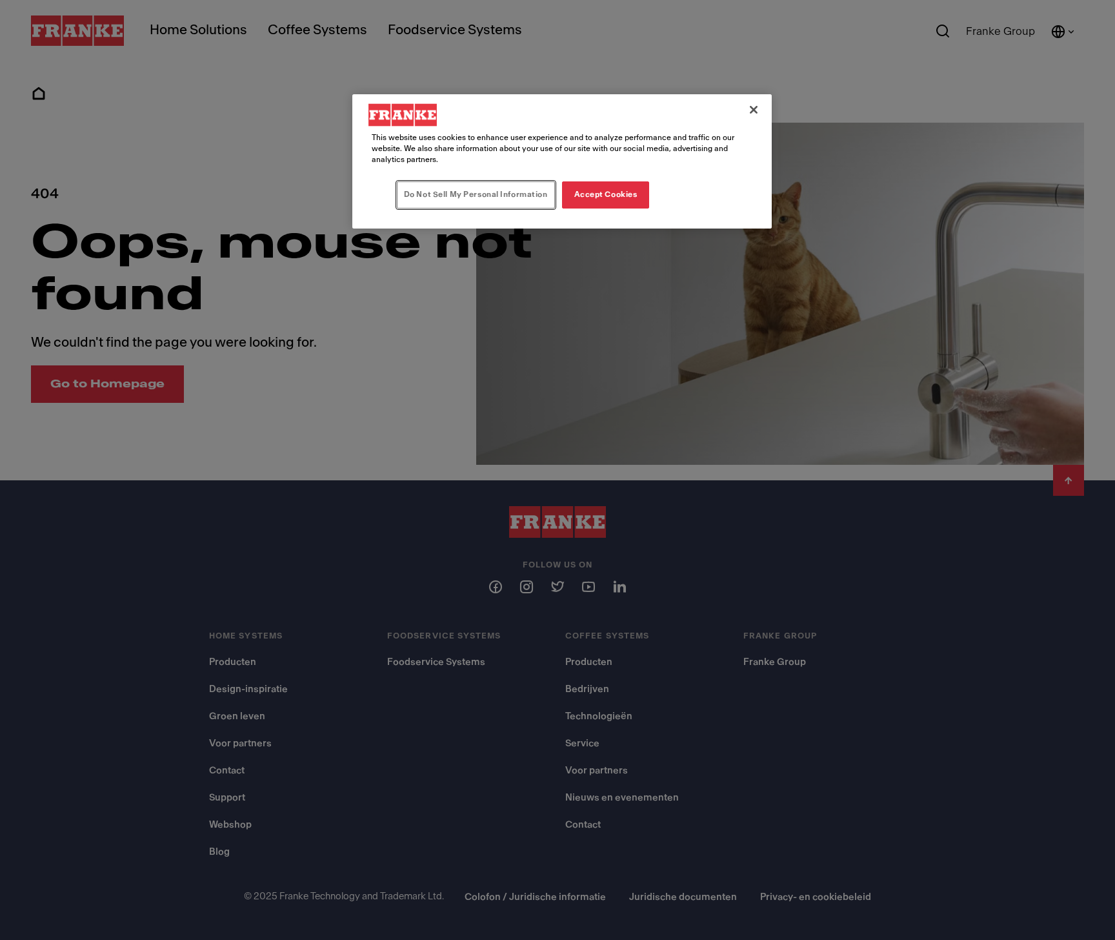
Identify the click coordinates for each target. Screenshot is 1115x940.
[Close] (753, 110)
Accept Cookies (606, 194)
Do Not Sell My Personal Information (476, 194)
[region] (562, 161)
